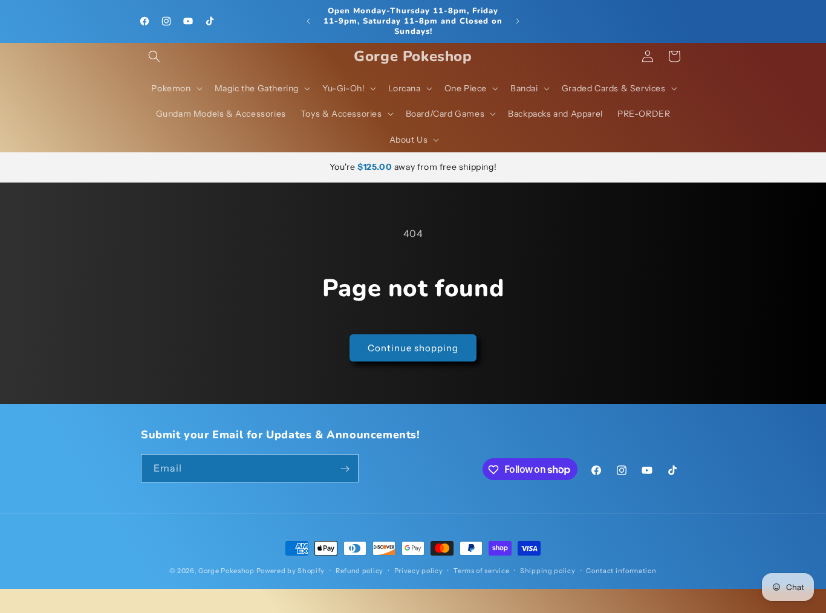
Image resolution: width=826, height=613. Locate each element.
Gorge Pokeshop (226, 570)
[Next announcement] (517, 21)
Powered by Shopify (290, 570)
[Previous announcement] (308, 21)
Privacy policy (418, 570)
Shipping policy (548, 570)
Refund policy (359, 570)
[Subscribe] (344, 469)
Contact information (621, 570)
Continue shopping (413, 348)
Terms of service (481, 570)
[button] (154, 56)
